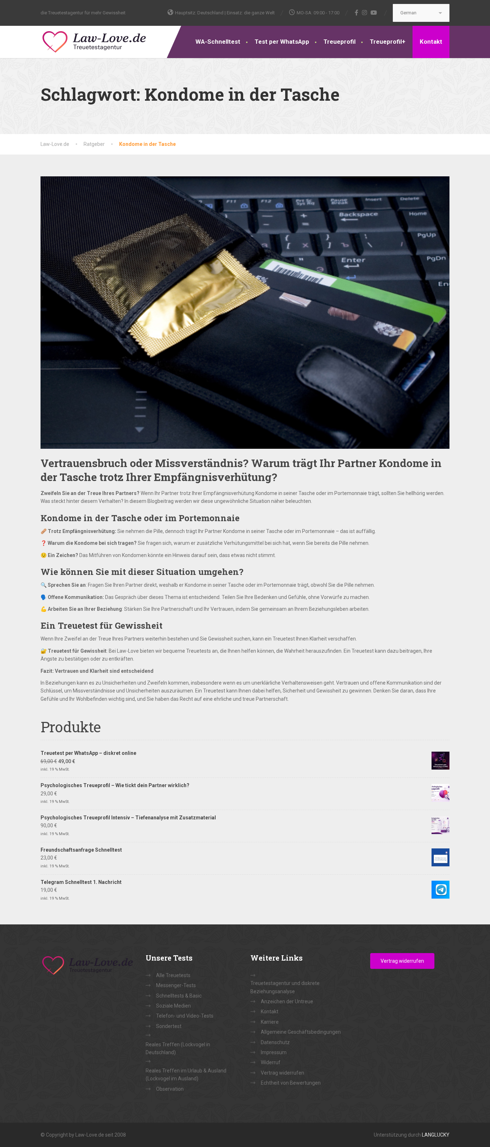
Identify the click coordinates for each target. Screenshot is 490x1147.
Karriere (270, 1022)
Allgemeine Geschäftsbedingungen (301, 1032)
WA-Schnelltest (217, 41)
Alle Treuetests (173, 975)
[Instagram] (364, 12)
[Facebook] (357, 12)
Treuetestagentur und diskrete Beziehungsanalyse (285, 987)
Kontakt (431, 41)
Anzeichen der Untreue (287, 1001)
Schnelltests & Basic (179, 996)
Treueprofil (339, 41)
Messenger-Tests (176, 985)
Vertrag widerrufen (282, 1073)
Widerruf (271, 1062)
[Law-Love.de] (94, 41)
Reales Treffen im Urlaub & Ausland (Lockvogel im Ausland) (186, 1074)
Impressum (274, 1052)
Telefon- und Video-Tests (184, 1016)
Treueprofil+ (387, 41)
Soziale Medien (173, 1006)
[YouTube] (373, 12)
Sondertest (169, 1026)
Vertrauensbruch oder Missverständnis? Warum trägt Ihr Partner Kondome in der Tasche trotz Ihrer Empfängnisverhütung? (241, 470)
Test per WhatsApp (282, 41)
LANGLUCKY (435, 1135)
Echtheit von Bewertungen (291, 1083)
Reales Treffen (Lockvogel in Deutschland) (178, 1048)
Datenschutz (275, 1042)
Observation (170, 1089)
